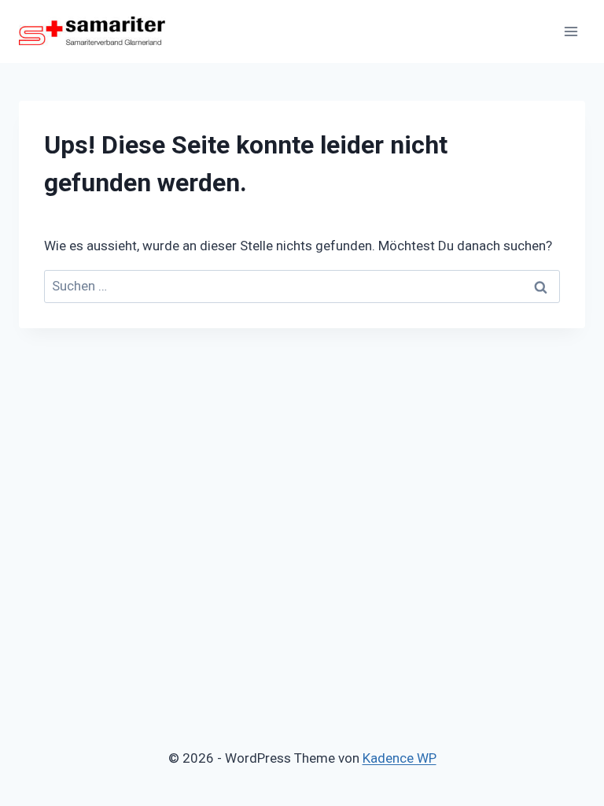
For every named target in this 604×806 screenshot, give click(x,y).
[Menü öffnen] (570, 31)
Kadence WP (399, 758)
